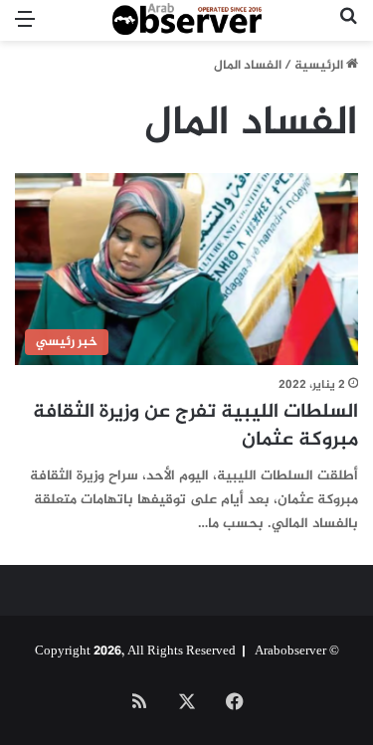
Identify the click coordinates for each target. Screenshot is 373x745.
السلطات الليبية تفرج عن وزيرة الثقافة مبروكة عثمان (195, 426)
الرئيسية (320, 66)
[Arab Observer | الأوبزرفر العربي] (187, 20)
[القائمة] (25, 28)
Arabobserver (290, 651)
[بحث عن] (348, 28)
